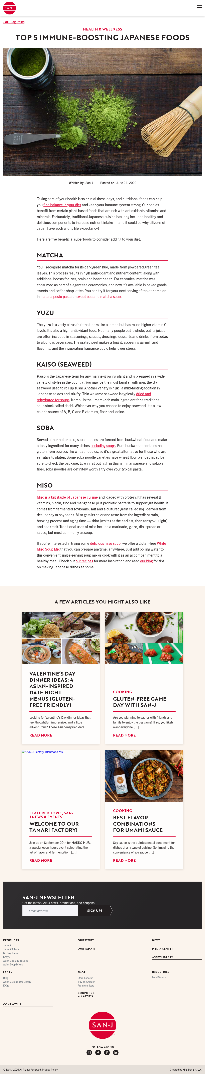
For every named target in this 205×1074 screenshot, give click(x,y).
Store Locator (85, 978)
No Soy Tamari (11, 953)
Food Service (159, 977)
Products (11, 940)
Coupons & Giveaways (86, 995)
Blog (5, 978)
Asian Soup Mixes (13, 964)
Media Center (162, 949)
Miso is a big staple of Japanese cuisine (67, 497)
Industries (160, 972)
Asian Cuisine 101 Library (17, 982)
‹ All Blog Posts (13, 22)
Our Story (86, 940)
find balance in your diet (62, 204)
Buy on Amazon (86, 982)
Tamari (7, 945)
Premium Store (86, 986)
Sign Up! (94, 910)
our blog (146, 560)
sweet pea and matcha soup (98, 296)
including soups (103, 445)
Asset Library (162, 957)
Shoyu (6, 957)
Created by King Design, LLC (186, 1069)
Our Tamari (86, 949)
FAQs (6, 986)
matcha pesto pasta (56, 296)
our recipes (84, 560)
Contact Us (12, 1004)
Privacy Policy (50, 1069)
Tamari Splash (11, 949)
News (156, 940)
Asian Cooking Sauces (15, 960)
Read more (40, 735)
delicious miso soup (105, 543)
